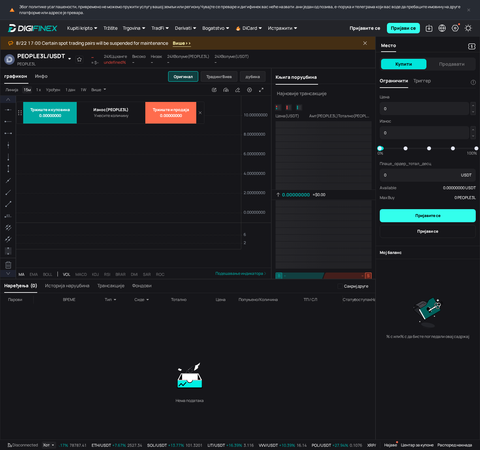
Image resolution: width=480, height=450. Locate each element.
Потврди (240, 242)
